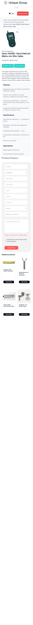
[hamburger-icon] (16, 7)
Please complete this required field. (16, 235)
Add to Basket (19, 66)
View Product (9, 282)
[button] (17, 32)
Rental (12, 60)
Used (16, 60)
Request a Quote (8, 66)
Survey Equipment (13, 20)
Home (5, 20)
